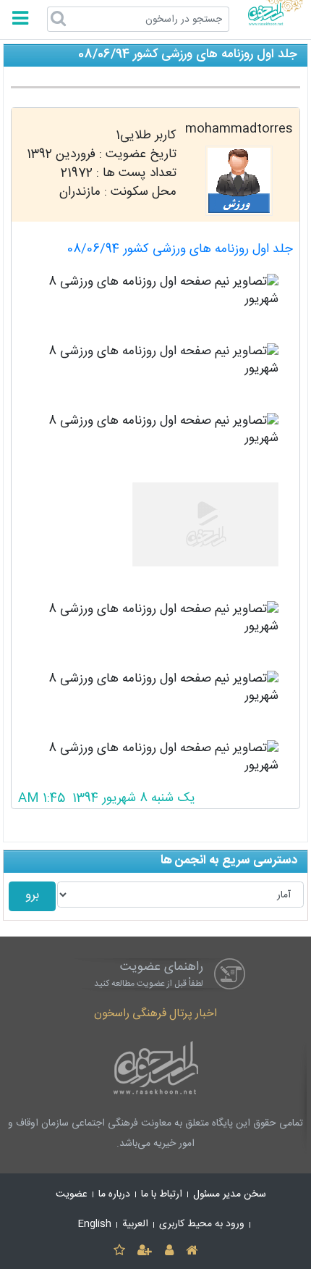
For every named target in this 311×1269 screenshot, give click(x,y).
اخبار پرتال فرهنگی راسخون (155, 1013)
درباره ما (114, 1194)
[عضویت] (145, 1251)
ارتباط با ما (161, 1194)
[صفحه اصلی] (191, 1251)
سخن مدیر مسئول (229, 1194)
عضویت (72, 1194)
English (94, 1224)
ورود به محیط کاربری (201, 1224)
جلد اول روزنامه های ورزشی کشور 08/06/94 (180, 249)
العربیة (135, 1224)
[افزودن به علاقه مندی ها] (119, 1251)
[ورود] (168, 1251)
